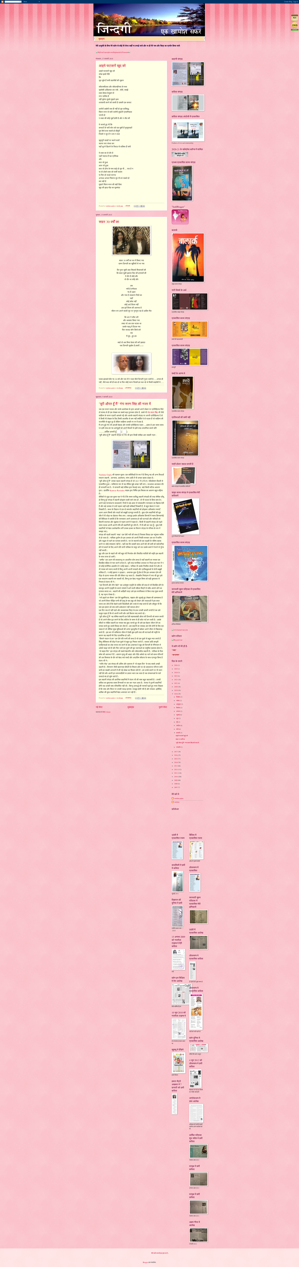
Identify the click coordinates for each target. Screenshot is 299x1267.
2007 (176, 787)
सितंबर (178, 707)
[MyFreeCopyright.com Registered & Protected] (112, 52)
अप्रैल (178, 725)
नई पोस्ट (99, 707)
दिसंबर (178, 697)
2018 (176, 694)
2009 (176, 780)
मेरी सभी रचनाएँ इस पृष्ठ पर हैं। (160, 1253)
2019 (176, 690)
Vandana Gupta (105, 474)
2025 (176, 669)
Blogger (145, 1262)
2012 (176, 769)
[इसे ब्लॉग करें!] (137, 206)
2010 (176, 776)
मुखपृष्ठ (102, 38)
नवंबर (178, 700)
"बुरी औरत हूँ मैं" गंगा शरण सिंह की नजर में (125, 403)
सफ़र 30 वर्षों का (109, 221)
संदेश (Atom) (106, 712)
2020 (176, 687)
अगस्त (178, 711)
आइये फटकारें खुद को (112, 65)
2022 (176, 679)
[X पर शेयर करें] (139, 206)
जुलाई (178, 715)
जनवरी (178, 747)
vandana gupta (178, 798)
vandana (176, 802)
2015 (176, 759)
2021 (176, 683)
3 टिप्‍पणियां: (128, 698)
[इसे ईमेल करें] (135, 206)
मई (177, 722)
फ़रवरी (178, 733)
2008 (176, 784)
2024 (176, 672)
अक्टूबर (178, 704)
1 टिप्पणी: (128, 206)
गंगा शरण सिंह (152, 412)
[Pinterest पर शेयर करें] (144, 206)
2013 (176, 766)
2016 (176, 755)
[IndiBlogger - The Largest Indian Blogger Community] (180, 224)
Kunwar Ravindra (117, 490)
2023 (176, 676)
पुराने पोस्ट (163, 707)
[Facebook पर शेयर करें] (141, 206)
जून (177, 718)
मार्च (177, 729)
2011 (176, 773)
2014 (176, 762)
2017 (176, 751)
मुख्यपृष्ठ (131, 707)
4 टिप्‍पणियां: (128, 388)
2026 (176, 665)
